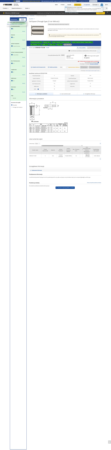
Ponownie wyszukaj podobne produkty (66, 187)
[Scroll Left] (41, 145)
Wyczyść (23, 31)
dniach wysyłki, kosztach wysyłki (91, 70)
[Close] (102, 7)
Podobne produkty (53, 67)
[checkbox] (18, 29)
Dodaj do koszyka (95, 67)
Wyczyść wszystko (22, 19)
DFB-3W (14, 98)
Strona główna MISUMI (14, 15)
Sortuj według (91, 150)
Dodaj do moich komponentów (39, 67)
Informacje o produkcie (42, 93)
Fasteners (22, 15)
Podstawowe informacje (37, 170)
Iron (13, 37)
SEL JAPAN (31, 18)
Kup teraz (85, 67)
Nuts (27, 15)
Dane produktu (82, 47)
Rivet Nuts (32, 15)
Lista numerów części (66, 93)
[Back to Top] (109, 442)
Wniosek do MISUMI (94, 63)
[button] (93, 1)
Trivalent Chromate (16, 46)
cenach (98, 70)
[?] (38, 89)
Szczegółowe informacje (90, 93)
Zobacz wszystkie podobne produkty (94, 182)
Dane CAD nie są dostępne (94, 47)
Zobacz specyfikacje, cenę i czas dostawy (14, 24)
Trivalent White (15, 54)
